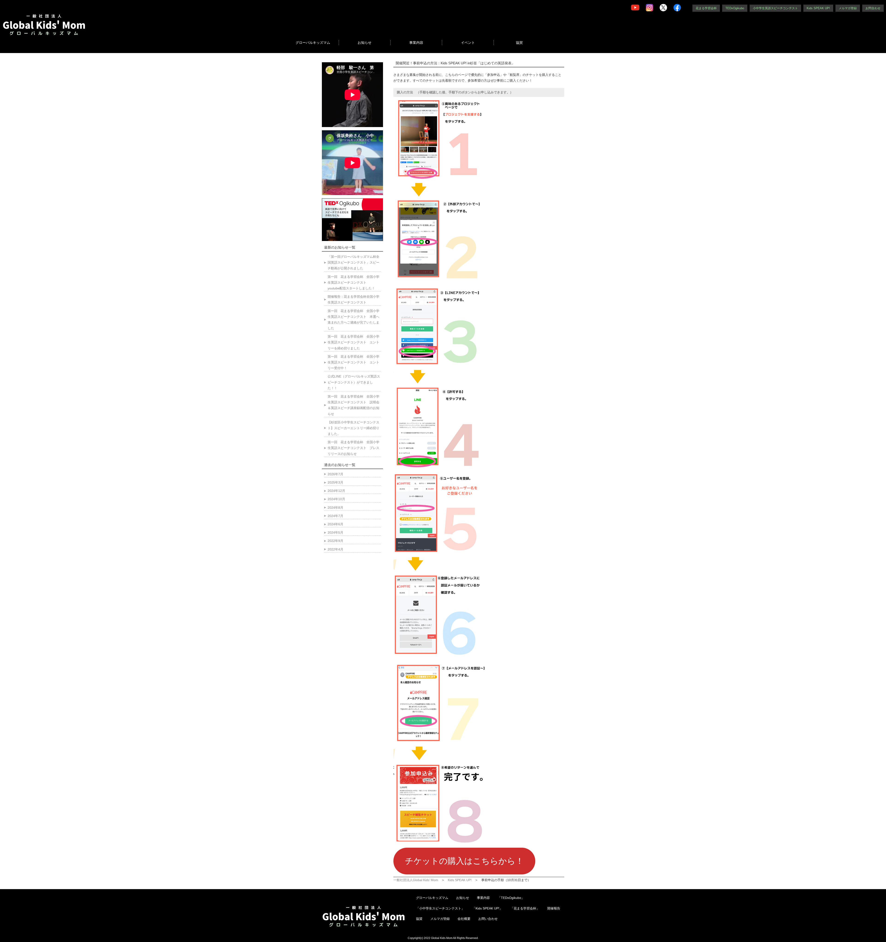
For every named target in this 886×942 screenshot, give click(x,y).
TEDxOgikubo (734, 8)
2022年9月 (335, 541)
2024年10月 (336, 499)
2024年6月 (335, 524)
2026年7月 (335, 474)
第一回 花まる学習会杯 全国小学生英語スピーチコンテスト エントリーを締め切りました (353, 342)
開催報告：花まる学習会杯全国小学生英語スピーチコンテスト (353, 299)
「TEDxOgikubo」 (511, 898)
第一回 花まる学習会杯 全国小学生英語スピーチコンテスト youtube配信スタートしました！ (353, 282)
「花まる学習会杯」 (524, 908)
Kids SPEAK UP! (818, 8)
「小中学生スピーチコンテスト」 (440, 908)
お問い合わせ (488, 919)
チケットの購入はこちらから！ (464, 861)
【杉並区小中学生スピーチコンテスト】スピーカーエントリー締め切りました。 (353, 428)
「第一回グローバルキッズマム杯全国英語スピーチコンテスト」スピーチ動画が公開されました (353, 262)
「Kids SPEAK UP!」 (487, 908)
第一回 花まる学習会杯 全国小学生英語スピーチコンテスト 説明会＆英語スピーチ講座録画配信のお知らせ (353, 405)
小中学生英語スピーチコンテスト (775, 8)
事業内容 (416, 43)
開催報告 (553, 908)
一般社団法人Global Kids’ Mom (415, 880)
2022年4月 (335, 549)
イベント (468, 43)
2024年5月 (335, 532)
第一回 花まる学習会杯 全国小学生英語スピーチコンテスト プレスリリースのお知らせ (353, 447)
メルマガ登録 (848, 8)
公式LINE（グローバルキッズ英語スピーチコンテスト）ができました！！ (354, 382)
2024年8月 (335, 507)
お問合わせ (872, 8)
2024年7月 (335, 516)
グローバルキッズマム (313, 43)
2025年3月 (335, 482)
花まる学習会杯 (706, 8)
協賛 (519, 43)
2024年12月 (336, 491)
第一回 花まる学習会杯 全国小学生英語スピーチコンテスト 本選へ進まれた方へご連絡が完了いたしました (353, 319)
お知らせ (364, 43)
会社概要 (464, 919)
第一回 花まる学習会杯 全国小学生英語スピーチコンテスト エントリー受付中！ (353, 362)
